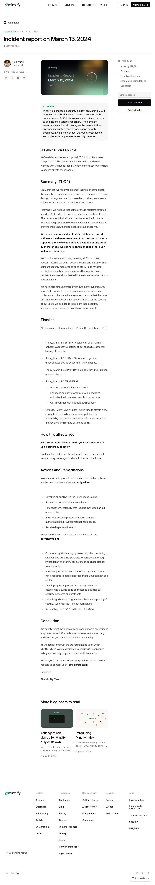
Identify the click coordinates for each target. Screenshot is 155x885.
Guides (63, 820)
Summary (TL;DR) (55, 181)
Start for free (135, 102)
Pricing (103, 4)
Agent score (65, 853)
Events (109, 807)
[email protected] (78, 664)
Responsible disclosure (135, 807)
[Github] (137, 873)
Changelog (88, 820)
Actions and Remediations (62, 470)
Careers (110, 800)
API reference (89, 807)
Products (53, 4)
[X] (142, 873)
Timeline (47, 320)
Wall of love (112, 813)
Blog (61, 807)
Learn (39, 833)
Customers (64, 800)
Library (62, 833)
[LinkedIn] (148, 873)
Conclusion (50, 621)
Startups (40, 800)
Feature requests (68, 827)
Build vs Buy (42, 813)
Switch (39, 820)
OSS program (42, 827)
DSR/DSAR (134, 828)
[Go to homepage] (13, 5)
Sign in (124, 4)
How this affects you (57, 434)
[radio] (7, 873)
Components (89, 813)
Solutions (69, 4)
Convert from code (69, 847)
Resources (87, 4)
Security (133, 822)
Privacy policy (136, 800)
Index (62, 840)
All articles (13, 22)
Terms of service (138, 815)
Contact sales (140, 4)
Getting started (90, 800)
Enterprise (41, 807)
